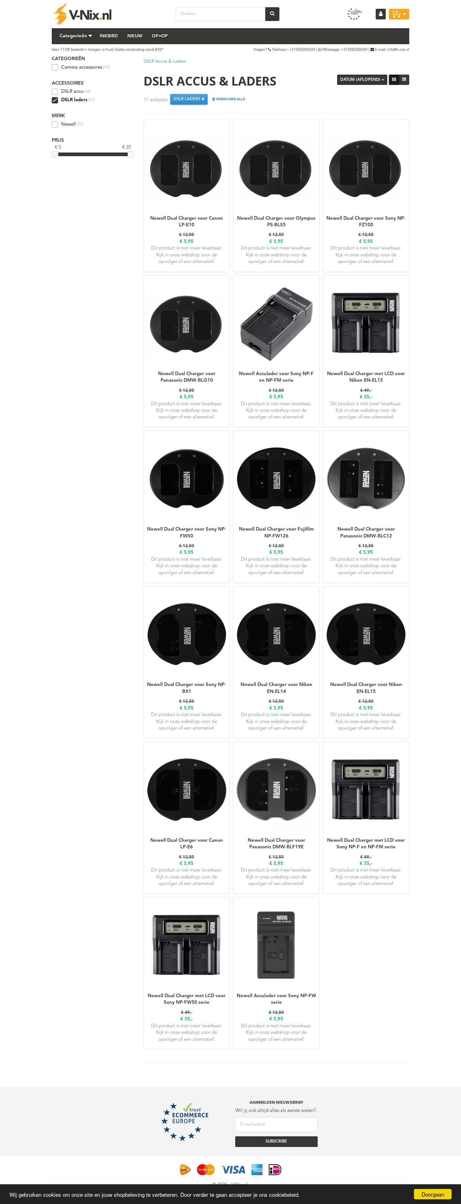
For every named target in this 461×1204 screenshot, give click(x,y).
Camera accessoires (85, 67)
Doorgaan (432, 1194)
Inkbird (109, 36)
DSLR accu (75, 91)
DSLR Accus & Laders (165, 61)
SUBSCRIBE (276, 1141)
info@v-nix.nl (398, 50)
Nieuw (134, 36)
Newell (72, 124)
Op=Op (160, 36)
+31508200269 (302, 50)
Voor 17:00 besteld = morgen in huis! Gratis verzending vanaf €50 (107, 50)
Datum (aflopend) (361, 80)
